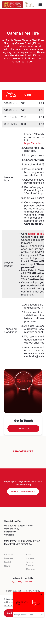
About (29, 554)
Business (8, 558)
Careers (30, 558)
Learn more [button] (9, 605)
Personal (8, 554)
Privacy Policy (34, 591)
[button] (40, 4)
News (7, 566)
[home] (12, 4)
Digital (7, 562)
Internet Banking (30, 563)
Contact (30, 569)
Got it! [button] (10, 613)
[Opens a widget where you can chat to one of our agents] (28, 604)
